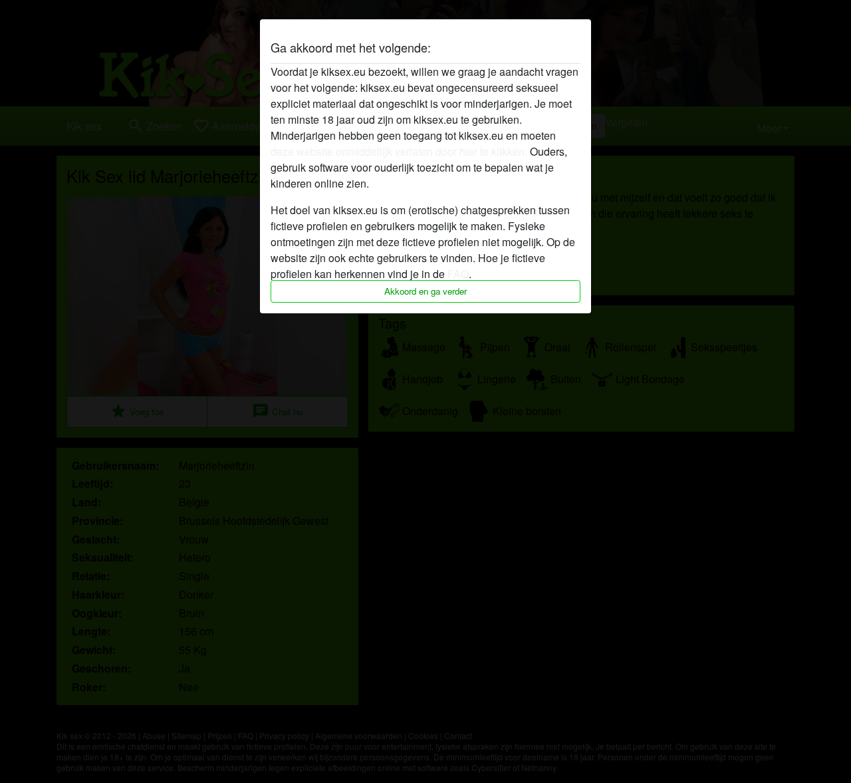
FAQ (458, 273)
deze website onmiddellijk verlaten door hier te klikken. (399, 151)
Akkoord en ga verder (425, 291)
